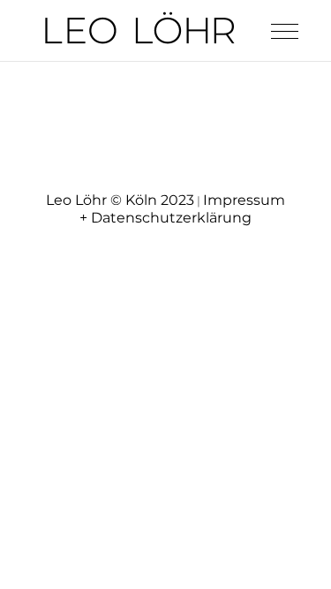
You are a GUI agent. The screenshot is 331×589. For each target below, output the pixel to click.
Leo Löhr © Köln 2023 (120, 200)
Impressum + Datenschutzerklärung (182, 209)
